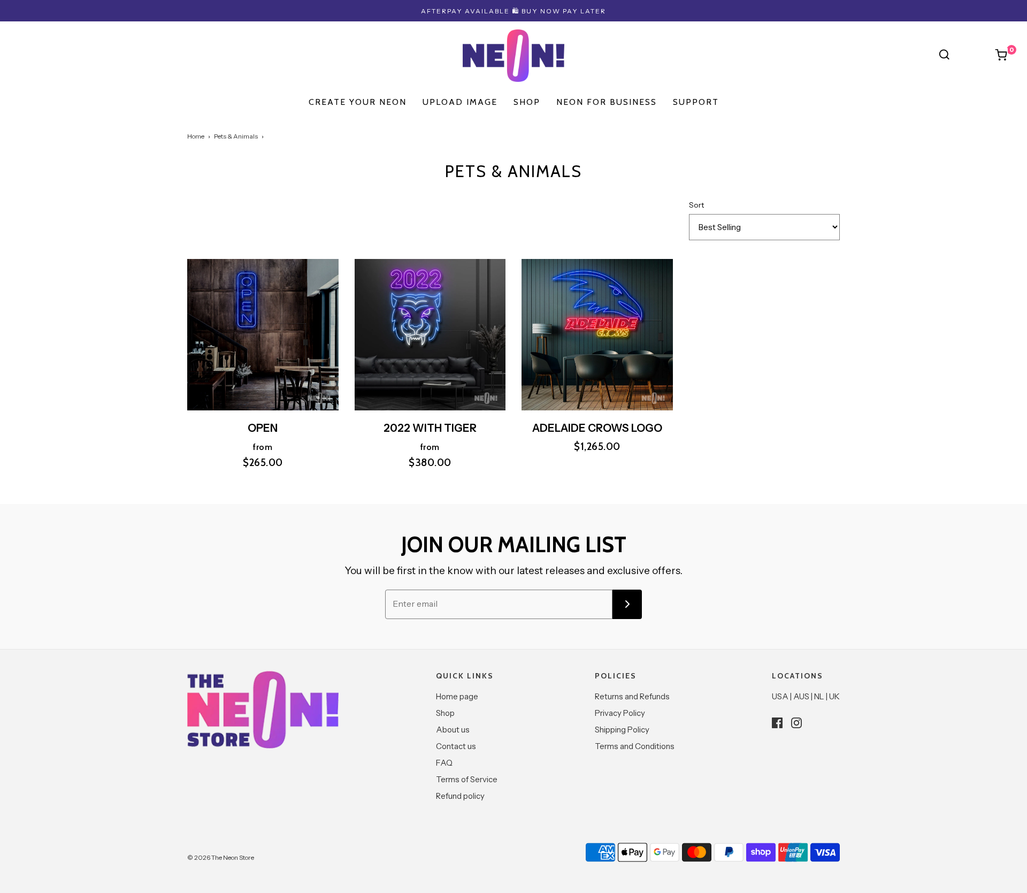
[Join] (627, 604)
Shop (445, 713)
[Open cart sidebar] (1001, 55)
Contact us (456, 746)
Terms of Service (466, 779)
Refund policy (460, 796)
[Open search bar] (944, 55)
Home (195, 136)
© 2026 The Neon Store (220, 857)
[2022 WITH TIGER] (430, 334)
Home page (457, 696)
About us (453, 729)
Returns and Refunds (632, 696)
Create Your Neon (358, 102)
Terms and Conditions (635, 746)
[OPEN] (263, 334)
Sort (696, 205)
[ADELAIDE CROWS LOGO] (597, 334)
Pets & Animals (236, 136)
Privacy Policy (620, 713)
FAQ (444, 763)
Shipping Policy (622, 729)
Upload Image (460, 102)
